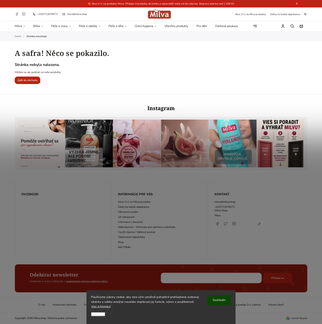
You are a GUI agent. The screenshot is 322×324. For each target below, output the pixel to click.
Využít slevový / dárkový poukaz (136, 232)
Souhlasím (219, 300)
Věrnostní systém (128, 212)
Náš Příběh (124, 247)
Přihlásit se (277, 277)
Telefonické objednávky (131, 237)
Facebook (17, 14)
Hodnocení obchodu (64, 304)
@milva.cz (259, 225)
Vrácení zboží (276, 304)
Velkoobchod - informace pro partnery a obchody (146, 227)
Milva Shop (221, 210)
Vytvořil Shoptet (299, 318)
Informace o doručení (130, 222)
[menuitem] (22, 26)
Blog (121, 242)
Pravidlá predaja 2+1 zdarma (244, 304)
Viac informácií (101, 306)
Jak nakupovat (126, 217)
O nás (41, 304)
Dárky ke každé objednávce (285, 14)
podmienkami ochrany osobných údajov (87, 281)
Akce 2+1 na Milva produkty (250, 14)
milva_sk (225, 225)
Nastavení (98, 314)
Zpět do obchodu (27, 80)
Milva (217, 215)
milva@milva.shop (225, 202)
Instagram (24, 14)
